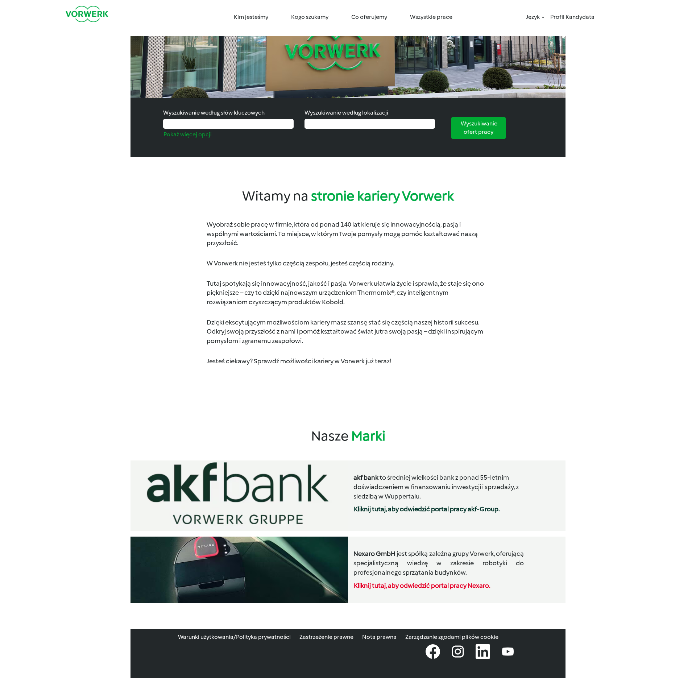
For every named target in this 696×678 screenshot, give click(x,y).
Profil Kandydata (572, 16)
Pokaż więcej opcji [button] (187, 134)
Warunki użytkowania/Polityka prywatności (234, 636)
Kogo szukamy (309, 16)
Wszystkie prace (431, 16)
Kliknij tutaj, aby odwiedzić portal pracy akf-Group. (427, 509)
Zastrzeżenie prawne (326, 636)
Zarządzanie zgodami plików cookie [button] (451, 636)
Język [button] (533, 16)
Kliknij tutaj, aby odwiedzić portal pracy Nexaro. (422, 586)
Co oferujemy (369, 16)
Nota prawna (379, 636)
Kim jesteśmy (251, 16)
